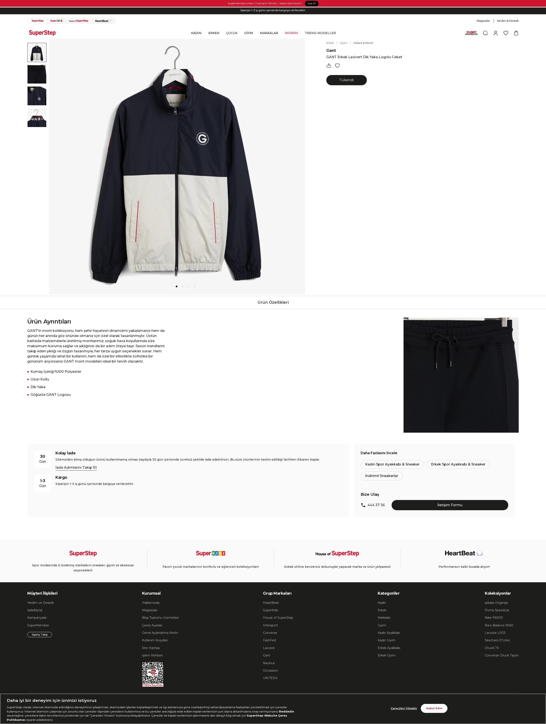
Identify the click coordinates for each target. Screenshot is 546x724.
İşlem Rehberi (152, 655)
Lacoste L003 (495, 633)
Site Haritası (151, 648)
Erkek (330, 43)
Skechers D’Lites (497, 640)
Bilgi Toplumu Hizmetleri (160, 618)
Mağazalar (483, 20)
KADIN (196, 33)
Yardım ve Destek (40, 603)
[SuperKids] (56, 21)
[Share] (328, 65)
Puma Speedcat (497, 610)
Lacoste (269, 648)
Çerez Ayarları (152, 625)
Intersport (270, 625)
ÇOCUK (231, 33)
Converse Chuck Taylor (502, 655)
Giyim (343, 43)
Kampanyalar (37, 618)
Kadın (382, 603)
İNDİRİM (291, 33)
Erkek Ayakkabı (389, 648)
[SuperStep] (37, 21)
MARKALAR (269, 33)
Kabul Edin (434, 708)
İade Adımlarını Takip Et (76, 467)
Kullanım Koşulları (155, 640)
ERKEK (213, 33)
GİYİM (248, 33)
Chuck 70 (492, 648)
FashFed (269, 640)
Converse (270, 633)
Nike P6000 (494, 618)
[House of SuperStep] (79, 21)
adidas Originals (496, 603)
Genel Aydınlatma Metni (160, 633)
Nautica (268, 663)
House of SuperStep (278, 618)
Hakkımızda (151, 603)
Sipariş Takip (40, 634)
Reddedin (286, 711)
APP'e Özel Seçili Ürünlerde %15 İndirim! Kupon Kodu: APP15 (273, 10)
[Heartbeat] (103, 21)
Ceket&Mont (363, 43)
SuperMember (38, 625)
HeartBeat (271, 603)
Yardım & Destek (508, 20)
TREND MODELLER (320, 33)
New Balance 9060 (499, 625)
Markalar (384, 618)
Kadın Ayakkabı (389, 633)
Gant (331, 50)
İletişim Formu (449, 505)
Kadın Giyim (386, 640)
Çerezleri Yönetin (404, 708)
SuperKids (270, 610)
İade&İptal (34, 610)
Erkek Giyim (387, 655)
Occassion (270, 670)
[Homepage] (44, 33)
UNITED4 (270, 678)
